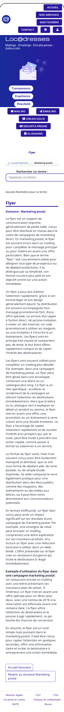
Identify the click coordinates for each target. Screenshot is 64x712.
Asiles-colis (35, 118)
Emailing (49, 111)
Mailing (19, 111)
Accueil (53, 7)
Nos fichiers (49, 22)
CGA (55, 695)
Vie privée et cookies (14, 699)
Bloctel (48, 704)
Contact (28, 29)
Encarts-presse (35, 126)
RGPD (15, 704)
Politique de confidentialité (47, 699)
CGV (38, 695)
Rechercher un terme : (32, 171)
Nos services (49, 14)
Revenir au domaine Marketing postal (29, 676)
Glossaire (34, 133)
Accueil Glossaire (19, 162)
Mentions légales (14, 695)
